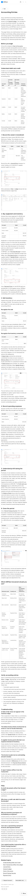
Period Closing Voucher (10, 511)
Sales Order (5, 356)
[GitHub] (20, 2)
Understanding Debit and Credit (12, 862)
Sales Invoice (5, 363)
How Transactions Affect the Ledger (13, 864)
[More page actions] (7, 9)
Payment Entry (8, 286)
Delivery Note (5, 360)
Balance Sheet (7, 493)
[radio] (2, 889)
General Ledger (12, 21)
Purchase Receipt (15, 251)
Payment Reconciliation (19, 762)
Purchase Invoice (12, 255)
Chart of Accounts (18, 46)
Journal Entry (14, 163)
